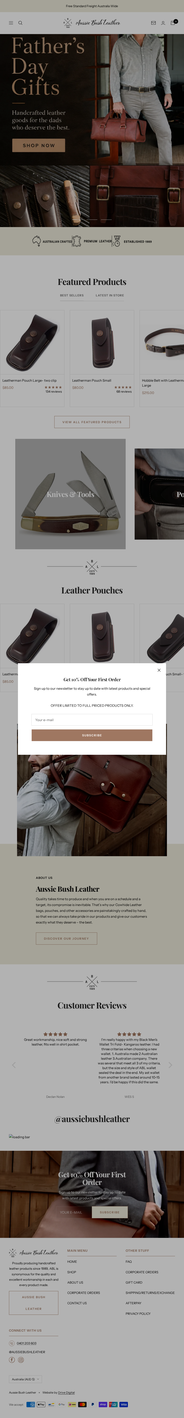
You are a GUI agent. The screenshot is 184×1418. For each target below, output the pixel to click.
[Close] (159, 670)
